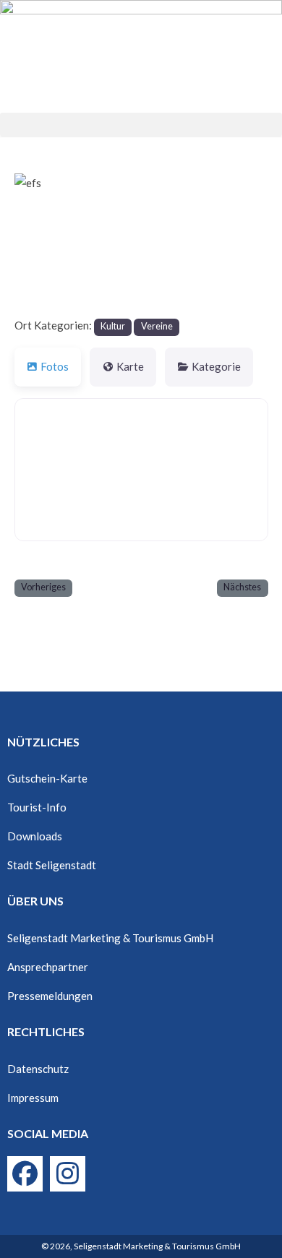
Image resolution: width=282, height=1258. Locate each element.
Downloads (34, 836)
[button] (141, 125)
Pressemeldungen (50, 995)
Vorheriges (43, 587)
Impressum (33, 1097)
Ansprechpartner (47, 966)
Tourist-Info (37, 807)
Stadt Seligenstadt (51, 864)
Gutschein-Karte (47, 778)
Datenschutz (38, 1068)
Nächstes (242, 587)
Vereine (157, 326)
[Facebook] (25, 1174)
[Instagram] (67, 1174)
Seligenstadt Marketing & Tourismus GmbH (110, 937)
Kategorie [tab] (216, 366)
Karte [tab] (130, 366)
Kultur (113, 326)
